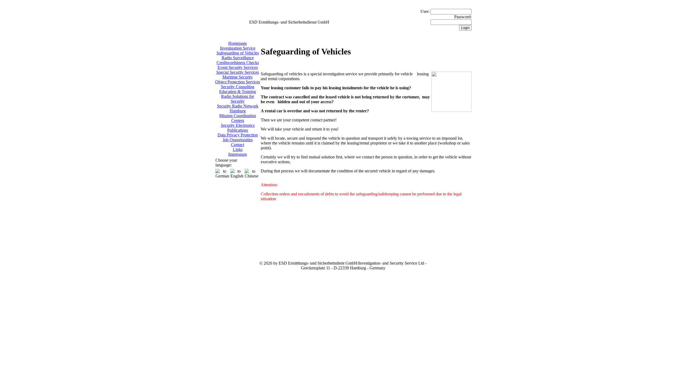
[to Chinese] (251, 174)
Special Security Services (237, 72)
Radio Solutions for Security (237, 98)
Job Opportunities (238, 140)
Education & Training (237, 91)
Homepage (237, 43)
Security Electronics (238, 125)
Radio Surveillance (238, 57)
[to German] (222, 174)
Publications (237, 130)
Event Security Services (238, 67)
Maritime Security (237, 77)
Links (238, 149)
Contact (237, 144)
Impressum (237, 154)
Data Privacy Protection (238, 135)
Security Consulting (237, 86)
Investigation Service (237, 48)
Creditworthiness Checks (238, 62)
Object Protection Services (237, 82)
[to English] (236, 174)
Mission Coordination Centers (237, 118)
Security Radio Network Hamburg (237, 108)
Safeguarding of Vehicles (238, 53)
